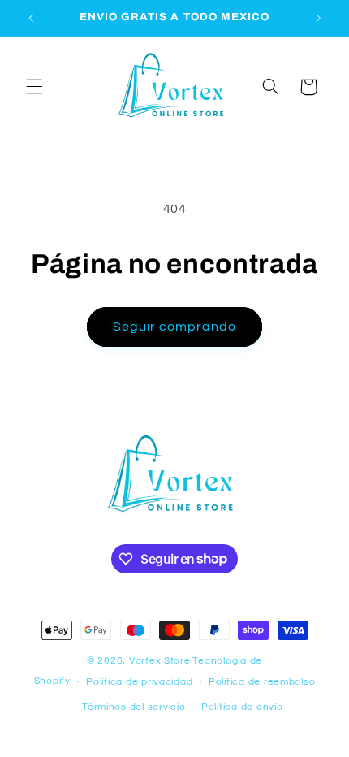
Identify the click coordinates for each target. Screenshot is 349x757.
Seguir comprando (175, 326)
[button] (34, 87)
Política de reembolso (262, 681)
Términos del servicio (133, 707)
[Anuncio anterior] (31, 18)
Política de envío (242, 707)
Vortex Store (160, 660)
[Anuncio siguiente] (318, 18)
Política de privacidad (139, 681)
